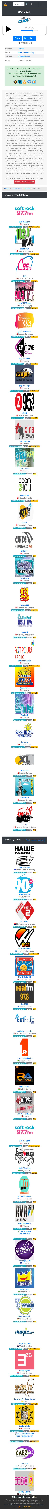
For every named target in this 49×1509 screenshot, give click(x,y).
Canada (21, 49)
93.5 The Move (24, 359)
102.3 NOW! (24, 249)
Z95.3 (24, 413)
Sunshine (24, 742)
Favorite (28, 38)
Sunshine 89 (25, 688)
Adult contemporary (26, 52)
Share (17, 38)
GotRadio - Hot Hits (24, 1031)
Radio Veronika (24, 1168)
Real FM (24, 1004)
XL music (24, 770)
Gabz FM (24, 1463)
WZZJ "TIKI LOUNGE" (24, 1436)
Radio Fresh (24, 1289)
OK (19, 1507)
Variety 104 (24, 578)
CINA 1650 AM (24, 441)
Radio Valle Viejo (24, 948)
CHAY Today (24, 468)
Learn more (27, 1507)
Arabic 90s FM (24, 894)
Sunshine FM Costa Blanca (24, 1399)
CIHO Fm (24, 551)
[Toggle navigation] (41, 4)
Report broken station (24, 181)
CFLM (24, 523)
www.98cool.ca (24, 56)
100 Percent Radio (24, 1114)
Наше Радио (24, 867)
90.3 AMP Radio (24, 303)
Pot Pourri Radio (24, 661)
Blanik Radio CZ (24, 977)
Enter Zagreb (24, 1371)
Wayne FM (24, 605)
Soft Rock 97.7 (24, 222)
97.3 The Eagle (24, 386)
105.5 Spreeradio (24, 1316)
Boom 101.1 (24, 495)
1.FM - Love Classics (24, 1058)
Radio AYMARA (24, 1087)
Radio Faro (24, 798)
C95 (24, 276)
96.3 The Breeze (24, 332)
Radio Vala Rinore (24, 1224)
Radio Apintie (24, 1426)
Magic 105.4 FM (24, 1343)
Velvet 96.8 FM (24, 1261)
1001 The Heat (24, 1234)
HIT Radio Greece (24, 1196)
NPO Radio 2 (24, 921)
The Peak (24, 632)
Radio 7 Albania (24, 1492)
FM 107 (24, 825)
